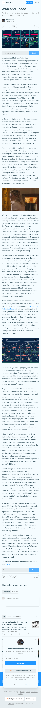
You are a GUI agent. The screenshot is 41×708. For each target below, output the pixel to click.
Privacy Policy (22, 679)
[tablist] (10, 592)
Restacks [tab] (15, 591)
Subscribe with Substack (22, 671)
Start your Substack (15, 699)
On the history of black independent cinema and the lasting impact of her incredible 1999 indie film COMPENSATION (14, 628)
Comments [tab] (6, 591)
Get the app (30, 699)
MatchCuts (10, 19)
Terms (28, 692)
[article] (20, 628)
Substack (11, 704)
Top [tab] (4, 616)
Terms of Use (31, 675)
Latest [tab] (9, 616)
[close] (35, 640)
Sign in (37, 3)
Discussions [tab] (17, 616)
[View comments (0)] (11, 26)
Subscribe (29, 3)
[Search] (37, 617)
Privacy (22, 692)
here (8, 564)
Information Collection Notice (27, 677)
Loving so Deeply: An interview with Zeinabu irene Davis (14, 623)
